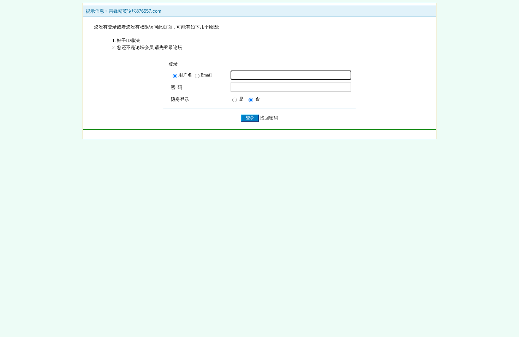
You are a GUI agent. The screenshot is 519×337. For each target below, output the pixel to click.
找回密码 (269, 118)
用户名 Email (195, 75)
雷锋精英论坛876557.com (135, 11)
